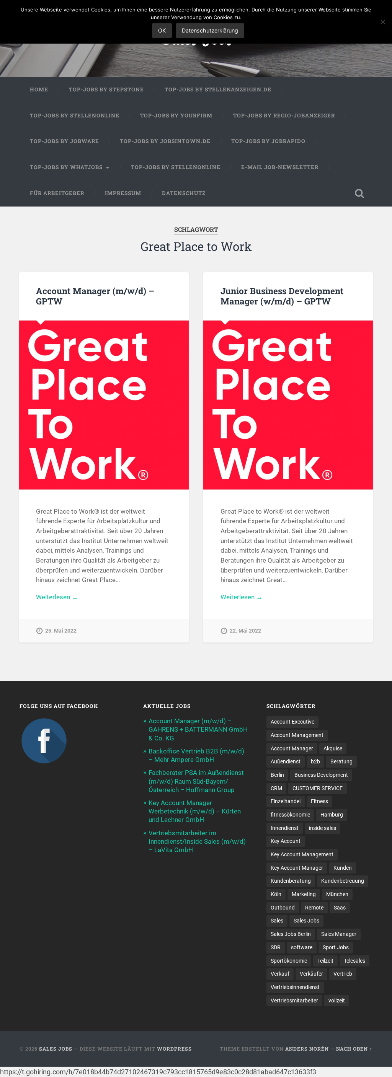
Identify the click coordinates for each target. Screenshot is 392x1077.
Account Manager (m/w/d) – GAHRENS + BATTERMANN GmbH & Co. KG (198, 729)
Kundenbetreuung (342, 881)
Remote (314, 908)
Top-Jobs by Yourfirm (176, 115)
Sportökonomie (289, 961)
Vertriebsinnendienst (295, 987)
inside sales (322, 828)
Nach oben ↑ (354, 1049)
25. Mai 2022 (61, 631)
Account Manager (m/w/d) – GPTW (95, 296)
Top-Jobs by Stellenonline (74, 115)
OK (162, 30)
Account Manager (292, 748)
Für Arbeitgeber (57, 193)
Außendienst (286, 761)
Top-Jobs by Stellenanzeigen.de (218, 89)
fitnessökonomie (290, 815)
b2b (315, 761)
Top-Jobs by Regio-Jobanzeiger (284, 115)
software (301, 947)
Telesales (354, 961)
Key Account (286, 841)
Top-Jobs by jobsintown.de (165, 141)
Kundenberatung (291, 881)
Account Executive (292, 722)
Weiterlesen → (57, 597)
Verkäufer (311, 974)
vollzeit (336, 1000)
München (337, 894)
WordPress (174, 1049)
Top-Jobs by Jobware (64, 141)
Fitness (319, 801)
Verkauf (280, 974)
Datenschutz (184, 193)
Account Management (297, 735)
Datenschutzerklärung (210, 30)
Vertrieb (342, 974)
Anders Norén (307, 1049)
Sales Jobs (306, 921)
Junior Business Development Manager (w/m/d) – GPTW (281, 296)
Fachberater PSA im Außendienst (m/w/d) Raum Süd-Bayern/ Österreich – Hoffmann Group (196, 781)
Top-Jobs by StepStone (106, 89)
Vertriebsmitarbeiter (294, 1000)
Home (39, 89)
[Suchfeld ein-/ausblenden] (359, 194)
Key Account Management (302, 854)
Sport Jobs (336, 947)
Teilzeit (325, 961)
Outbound (283, 908)
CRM (276, 788)
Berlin (277, 775)
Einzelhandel (286, 801)
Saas (340, 908)
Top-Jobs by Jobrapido (268, 141)
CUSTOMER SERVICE (317, 788)
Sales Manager (338, 934)
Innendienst (285, 828)
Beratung (341, 761)
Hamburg (331, 815)
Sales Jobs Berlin (291, 934)
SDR (276, 947)
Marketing (304, 894)
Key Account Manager (297, 868)
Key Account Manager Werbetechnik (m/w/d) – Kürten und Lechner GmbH (195, 811)
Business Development (321, 775)
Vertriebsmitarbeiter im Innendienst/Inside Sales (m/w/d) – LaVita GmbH (197, 841)
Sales (277, 921)
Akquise (332, 748)
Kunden (342, 868)
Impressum (123, 193)
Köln (276, 894)
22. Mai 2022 (245, 631)
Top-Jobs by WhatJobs (66, 167)
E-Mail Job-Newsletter (279, 167)
